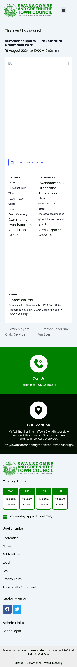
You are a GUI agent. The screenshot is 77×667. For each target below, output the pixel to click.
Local (6, 563)
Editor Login (12, 631)
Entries (19, 663)
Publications (11, 554)
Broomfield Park (21, 300)
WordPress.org (53, 663)
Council (8, 546)
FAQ (6, 571)
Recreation (10, 538)
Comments (34, 663)
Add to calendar (27, 162)
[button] (63, 10)
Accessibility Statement (19, 587)
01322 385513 (47, 385)
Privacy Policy (12, 579)
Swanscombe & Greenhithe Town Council (51, 188)
